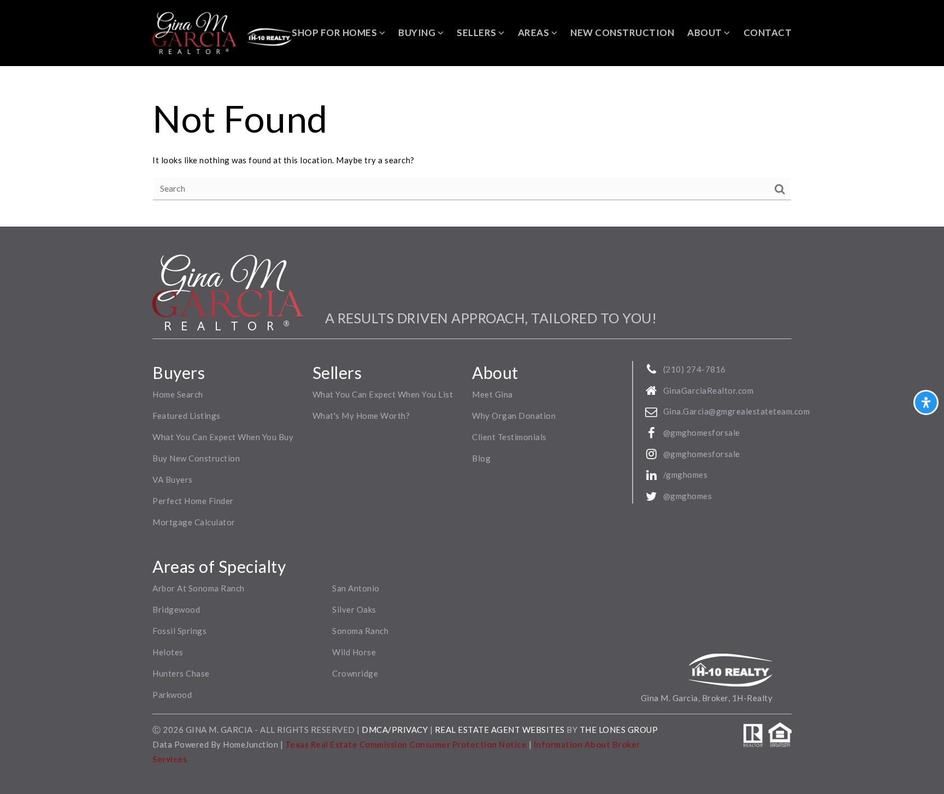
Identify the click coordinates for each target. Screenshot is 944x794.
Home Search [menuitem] (177, 394)
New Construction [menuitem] (622, 32)
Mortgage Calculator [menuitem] (193, 522)
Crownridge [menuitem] (355, 673)
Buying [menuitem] (418, 32)
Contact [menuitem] (768, 32)
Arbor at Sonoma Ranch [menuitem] (198, 588)
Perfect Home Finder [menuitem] (193, 501)
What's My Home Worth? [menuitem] (361, 415)
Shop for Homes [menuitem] (335, 32)
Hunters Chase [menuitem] (181, 673)
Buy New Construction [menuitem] (196, 458)
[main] (472, 146)
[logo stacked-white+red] (228, 291)
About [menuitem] (705, 32)
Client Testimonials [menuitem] (509, 437)
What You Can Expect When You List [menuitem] (382, 394)
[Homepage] (222, 33)
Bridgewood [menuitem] (176, 609)
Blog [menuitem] (481, 458)
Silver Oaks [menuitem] (354, 609)
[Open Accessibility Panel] (926, 402)
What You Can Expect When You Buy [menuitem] (222, 437)
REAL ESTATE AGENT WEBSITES (501, 729)
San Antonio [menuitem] (356, 588)
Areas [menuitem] (534, 32)
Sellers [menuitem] (477, 32)
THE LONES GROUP (619, 729)
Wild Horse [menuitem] (354, 652)
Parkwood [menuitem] (172, 695)
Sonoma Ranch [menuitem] (360, 631)
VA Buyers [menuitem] (172, 479)
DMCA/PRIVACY (395, 729)
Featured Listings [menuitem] (186, 415)
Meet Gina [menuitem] (492, 394)
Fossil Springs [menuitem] (179, 631)
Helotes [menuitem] (168, 652)
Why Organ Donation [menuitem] (514, 415)
